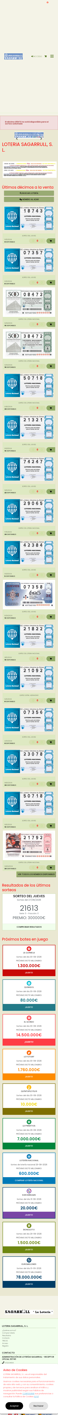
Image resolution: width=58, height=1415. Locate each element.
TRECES (5, 1341)
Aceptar (14, 1405)
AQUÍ (36, 1396)
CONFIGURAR (28, 1393)
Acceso (37, 56)
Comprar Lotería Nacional (29, 1180)
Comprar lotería (8, 1333)
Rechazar (38, 1405)
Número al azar (30, 199)
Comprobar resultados (29, 927)
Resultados (6, 1335)
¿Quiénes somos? (9, 1330)
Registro (5, 1346)
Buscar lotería (30, 193)
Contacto (6, 1338)
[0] (47, 56)
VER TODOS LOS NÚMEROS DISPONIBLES (36, 874)
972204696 (9, 1363)
